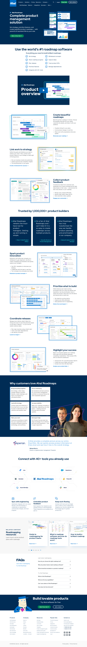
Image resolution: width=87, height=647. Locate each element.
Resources (38, 2)
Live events (39, 623)
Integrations (37, 5)
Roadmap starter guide (41, 630)
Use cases (43, 5)
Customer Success (53, 627)
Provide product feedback (69, 623)
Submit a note (66, 620)
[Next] (40, 550)
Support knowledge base (41, 634)
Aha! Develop (12, 628)
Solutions (27, 2)
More (49, 5)
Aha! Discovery (13, 621)
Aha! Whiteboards (13, 625)
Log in (58, 2)
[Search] (53, 2)
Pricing (33, 2)
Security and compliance (55, 632)
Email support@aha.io (68, 621)
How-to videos (39, 625)
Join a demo (58, 607)
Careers (24, 625)
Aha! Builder (12, 627)
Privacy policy (66, 643)
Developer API (53, 630)
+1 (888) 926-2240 (67, 627)
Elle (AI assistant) (53, 625)
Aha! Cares (25, 630)
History (24, 621)
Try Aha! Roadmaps (21, 565)
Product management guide (42, 628)
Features (30, 5)
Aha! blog (38, 620)
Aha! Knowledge (13, 632)
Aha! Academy (12, 634)
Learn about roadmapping (23, 563)
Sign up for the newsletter (68, 625)
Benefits (24, 628)
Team (24, 623)
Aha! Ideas (12, 623)
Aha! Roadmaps (23, 5)
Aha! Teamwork (13, 630)
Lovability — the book (27, 634)
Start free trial (44, 607)
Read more (32, 543)
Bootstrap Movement (27, 632)
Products (20, 2)
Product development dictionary (43, 632)
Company (45, 2)
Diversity (25, 627)
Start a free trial (16, 36)
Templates (39, 627)
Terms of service (73, 643)
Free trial (64, 2)
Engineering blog (40, 621)
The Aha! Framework (54, 620)
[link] (34, 56)
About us (25, 620)
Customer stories (53, 628)
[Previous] (29, 550)
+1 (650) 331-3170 (67, 628)
